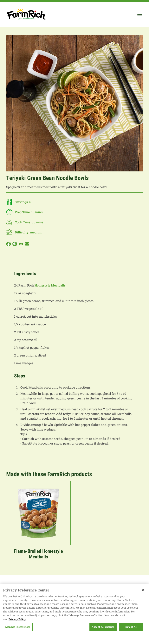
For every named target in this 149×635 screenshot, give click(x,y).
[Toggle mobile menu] (140, 14)
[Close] (143, 590)
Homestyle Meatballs (50, 285)
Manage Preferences (17, 627)
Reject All (131, 627)
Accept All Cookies (103, 627)
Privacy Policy (17, 619)
